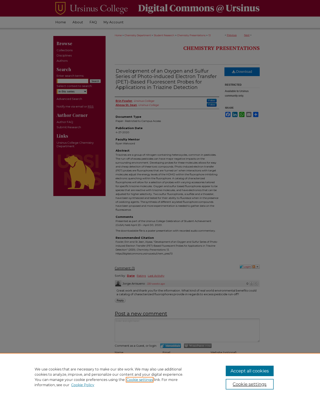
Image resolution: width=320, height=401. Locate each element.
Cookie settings (139, 380)
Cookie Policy (82, 385)
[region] (160, 377)
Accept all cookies (250, 371)
